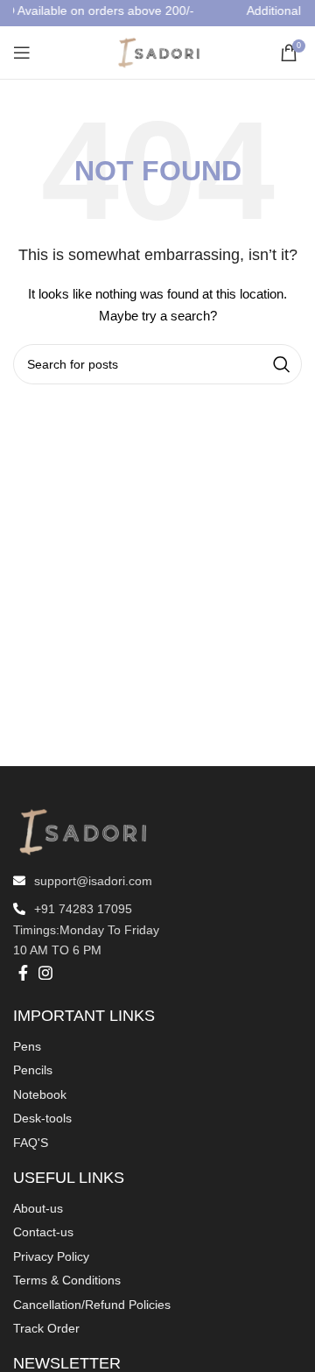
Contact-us (43, 1232)
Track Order (46, 1328)
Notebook (39, 1094)
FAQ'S (30, 1143)
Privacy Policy (51, 1256)
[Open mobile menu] (21, 52)
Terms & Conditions (67, 1280)
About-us (38, 1208)
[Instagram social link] (45, 973)
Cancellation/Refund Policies (92, 1305)
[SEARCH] (282, 364)
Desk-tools (42, 1118)
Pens (27, 1046)
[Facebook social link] (23, 973)
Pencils (32, 1070)
